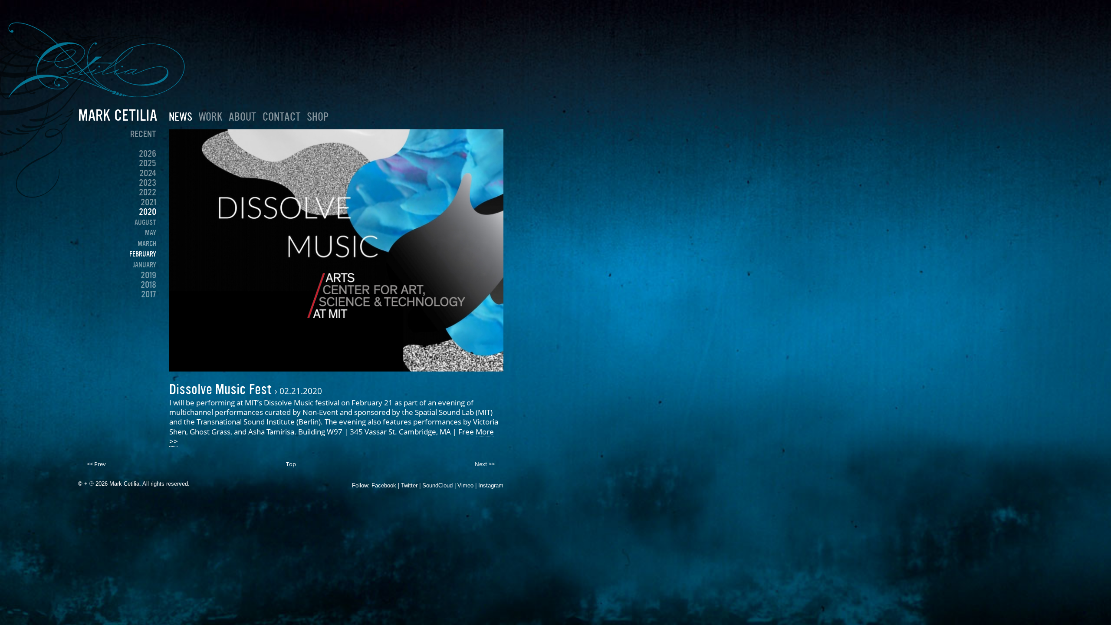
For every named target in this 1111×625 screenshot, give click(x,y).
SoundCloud (437, 485)
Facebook (383, 485)
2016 (148, 304)
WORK (210, 117)
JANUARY (144, 265)
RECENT (143, 134)
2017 (148, 294)
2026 (147, 154)
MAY (150, 232)
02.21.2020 (300, 391)
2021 (148, 202)
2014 (148, 324)
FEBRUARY (142, 254)
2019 (148, 275)
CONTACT (282, 117)
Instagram (490, 485)
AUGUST (145, 222)
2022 (147, 192)
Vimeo (465, 485)
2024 (147, 173)
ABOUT (242, 117)
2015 (148, 314)
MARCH (147, 243)
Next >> (485, 464)
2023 (147, 183)
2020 (147, 212)
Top (291, 464)
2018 (148, 285)
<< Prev (96, 464)
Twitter (409, 485)
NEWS (180, 117)
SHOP (318, 117)
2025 (147, 163)
